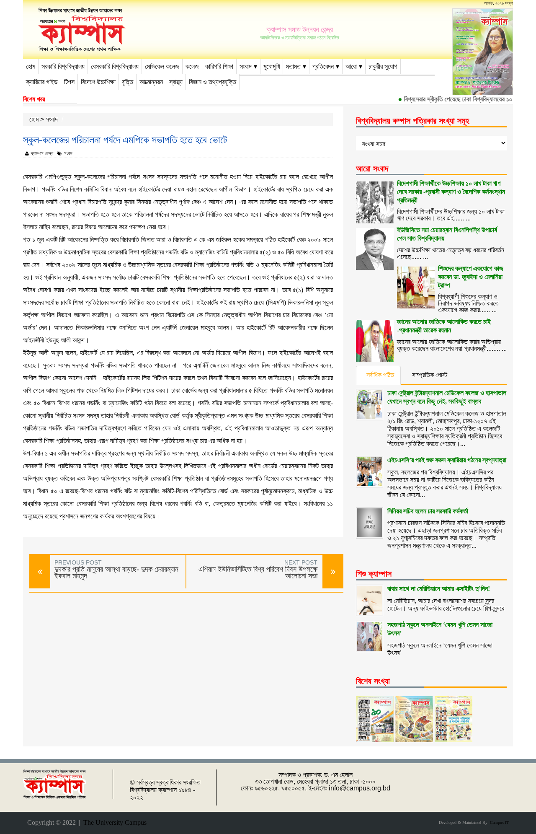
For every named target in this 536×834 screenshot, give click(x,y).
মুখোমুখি (271, 66)
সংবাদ (246, 66)
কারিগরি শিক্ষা (219, 66)
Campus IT (498, 822)
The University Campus (113, 822)
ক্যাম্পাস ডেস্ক (42, 153)
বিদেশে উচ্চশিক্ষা (98, 81)
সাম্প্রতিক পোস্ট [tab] (429, 374)
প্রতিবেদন (323, 66)
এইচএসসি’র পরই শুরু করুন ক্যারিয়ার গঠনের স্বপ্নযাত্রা (446, 460)
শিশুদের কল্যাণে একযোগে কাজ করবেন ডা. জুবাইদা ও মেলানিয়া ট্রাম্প (470, 277)
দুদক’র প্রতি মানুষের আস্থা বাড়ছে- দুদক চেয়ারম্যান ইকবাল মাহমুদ (116, 572)
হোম (30, 66)
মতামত (293, 66)
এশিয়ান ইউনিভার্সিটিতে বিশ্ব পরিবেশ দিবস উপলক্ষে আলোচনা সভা (257, 572)
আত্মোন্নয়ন (151, 81)
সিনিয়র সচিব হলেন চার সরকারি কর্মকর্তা (427, 511)
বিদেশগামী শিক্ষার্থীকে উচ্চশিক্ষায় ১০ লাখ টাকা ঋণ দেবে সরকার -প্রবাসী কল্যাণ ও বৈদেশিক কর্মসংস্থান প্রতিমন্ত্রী (451, 192)
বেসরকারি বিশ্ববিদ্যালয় (115, 66)
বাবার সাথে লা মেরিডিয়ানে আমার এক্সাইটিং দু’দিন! (438, 588)
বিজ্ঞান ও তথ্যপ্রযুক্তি (212, 81)
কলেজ (192, 66)
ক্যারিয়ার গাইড (42, 81)
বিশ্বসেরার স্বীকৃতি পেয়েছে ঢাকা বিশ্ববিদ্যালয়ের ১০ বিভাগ (456, 99)
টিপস (69, 81)
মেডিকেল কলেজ (162, 66)
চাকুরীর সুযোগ (382, 66)
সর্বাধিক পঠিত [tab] (380, 374)
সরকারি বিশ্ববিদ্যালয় (63, 66)
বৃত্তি (127, 81)
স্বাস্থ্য (176, 81)
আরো (351, 66)
